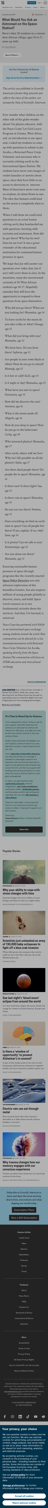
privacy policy (18, 1474)
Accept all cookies (24, 1496)
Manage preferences (14, 1485)
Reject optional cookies (24, 1502)
